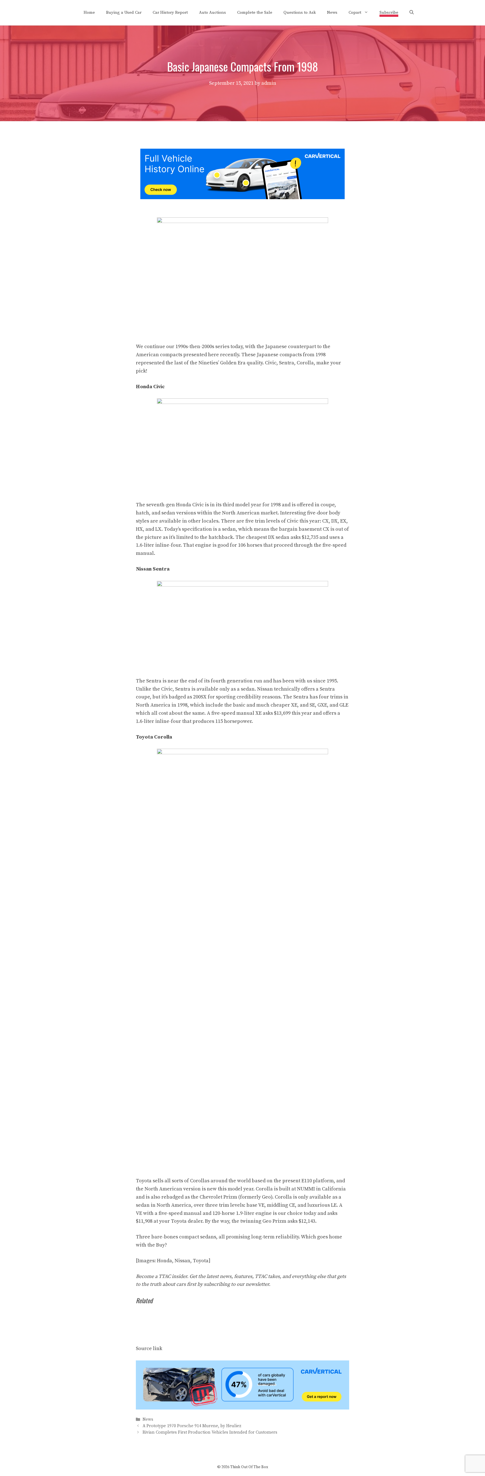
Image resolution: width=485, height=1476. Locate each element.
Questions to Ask (299, 12)
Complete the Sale (254, 12)
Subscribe (388, 12)
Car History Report (170, 12)
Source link (149, 1348)
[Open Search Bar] (411, 12)
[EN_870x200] (242, 1408)
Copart (355, 12)
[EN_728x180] (242, 197)
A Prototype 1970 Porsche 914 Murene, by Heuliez (192, 1426)
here (213, 354)
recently (229, 354)
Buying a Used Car (123, 12)
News (332, 12)
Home (89, 12)
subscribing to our (236, 1284)
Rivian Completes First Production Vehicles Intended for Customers (210, 1432)
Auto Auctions (212, 12)
